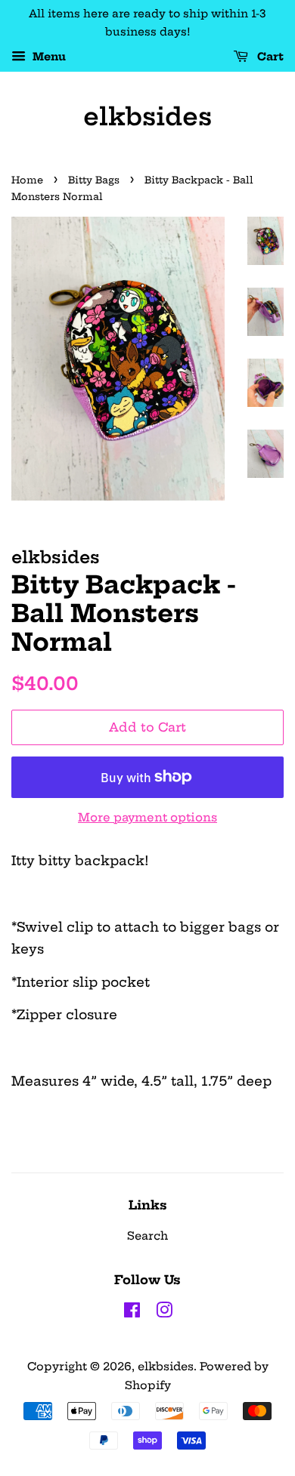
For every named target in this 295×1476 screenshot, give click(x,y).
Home (27, 180)
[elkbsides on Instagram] (164, 1313)
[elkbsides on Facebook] (132, 1313)
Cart (269, 56)
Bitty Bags (94, 180)
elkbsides (147, 116)
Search (147, 1236)
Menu (48, 56)
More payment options (147, 817)
